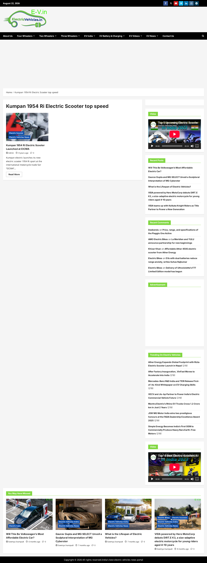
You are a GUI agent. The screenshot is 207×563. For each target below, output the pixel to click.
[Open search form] (203, 36)
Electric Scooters (179, 517)
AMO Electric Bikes (158, 239)
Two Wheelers (46, 36)
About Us (8, 36)
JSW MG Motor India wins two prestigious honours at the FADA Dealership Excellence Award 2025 (174, 417)
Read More (15, 175)
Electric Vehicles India (69, 521)
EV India (88, 36)
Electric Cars (14, 526)
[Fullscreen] (197, 146)
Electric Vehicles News (19, 137)
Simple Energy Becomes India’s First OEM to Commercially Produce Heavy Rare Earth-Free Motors (171, 430)
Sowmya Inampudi (16, 541)
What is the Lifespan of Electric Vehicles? (169, 186)
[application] (174, 134)
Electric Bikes (155, 258)
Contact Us (168, 36)
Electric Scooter (16, 133)
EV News (151, 36)
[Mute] (192, 146)
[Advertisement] (103, 62)
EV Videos (134, 36)
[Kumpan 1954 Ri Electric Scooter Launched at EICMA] (27, 127)
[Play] (152, 146)
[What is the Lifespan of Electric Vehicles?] (128, 514)
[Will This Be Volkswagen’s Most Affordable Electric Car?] (29, 514)
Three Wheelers (69, 36)
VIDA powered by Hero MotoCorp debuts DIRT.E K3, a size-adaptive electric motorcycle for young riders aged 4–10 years (173, 196)
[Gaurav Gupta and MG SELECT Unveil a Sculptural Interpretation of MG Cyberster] (79, 514)
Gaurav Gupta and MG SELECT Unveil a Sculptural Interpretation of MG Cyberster (79, 537)
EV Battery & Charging (111, 36)
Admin (11, 153)
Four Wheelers (24, 36)
